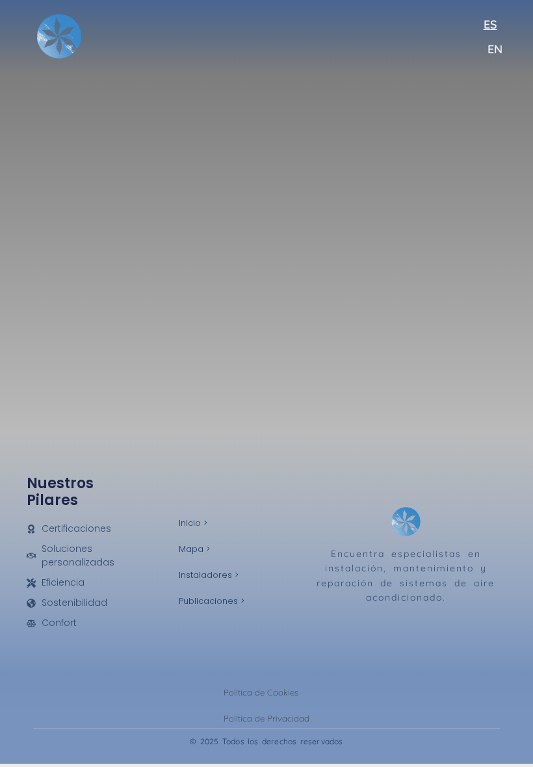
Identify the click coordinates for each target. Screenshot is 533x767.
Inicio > (193, 523)
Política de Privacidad (266, 718)
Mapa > (194, 549)
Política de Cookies (261, 692)
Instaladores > (209, 575)
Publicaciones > (211, 601)
